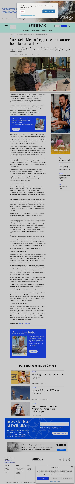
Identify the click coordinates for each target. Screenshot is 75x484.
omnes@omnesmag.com (10, 462)
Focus (17, 465)
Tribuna (28, 471)
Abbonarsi (63, 26)
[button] (72, 467)
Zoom (50, 30)
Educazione (18, 469)
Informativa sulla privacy (46, 429)
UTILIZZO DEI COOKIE (28, 482)
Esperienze (16, 34)
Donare (57, 26)
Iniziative (21, 34)
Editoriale (29, 468)
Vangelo (21, 323)
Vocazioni (18, 473)
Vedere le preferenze (67, 478)
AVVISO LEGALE (9, 482)
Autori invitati (30, 469)
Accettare (43, 478)
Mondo (38, 30)
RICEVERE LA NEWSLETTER (60, 433)
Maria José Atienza (14, 54)
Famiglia (18, 472)
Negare (55, 478)
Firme (28, 465)
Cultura (32, 30)
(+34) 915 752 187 (8, 460)
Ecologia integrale (20, 468)
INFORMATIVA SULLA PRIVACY (18, 482)
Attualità (11, 34)
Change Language (49, 11)
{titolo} (51, 481)
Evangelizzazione (20, 471)
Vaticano (44, 30)
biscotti (56, 429)
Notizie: (26, 30)
